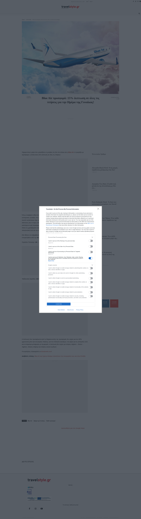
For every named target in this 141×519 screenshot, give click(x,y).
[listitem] (70, 237)
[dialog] (70, 259)
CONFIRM (59, 304)
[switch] (91, 241)
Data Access (70, 309)
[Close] (98, 209)
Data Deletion (61, 309)
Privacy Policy (79, 309)
